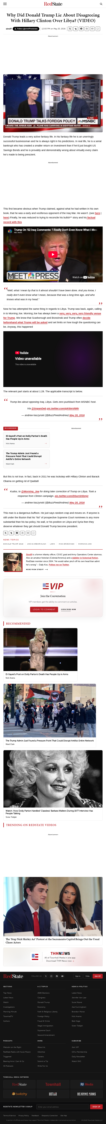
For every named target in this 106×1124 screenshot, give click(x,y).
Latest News (8, 998)
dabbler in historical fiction (85, 558)
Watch (6, 1002)
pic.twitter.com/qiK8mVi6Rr (63, 408)
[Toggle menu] (5, 4)
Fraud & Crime (44, 1021)
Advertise (41, 1052)
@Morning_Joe (30, 491)
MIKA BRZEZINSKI (66, 544)
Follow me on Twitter (59, 565)
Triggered (7, 1057)
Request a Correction (50, 1116)
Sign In (77, 976)
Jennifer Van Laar (79, 998)
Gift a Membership (79, 1052)
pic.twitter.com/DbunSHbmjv (71, 496)
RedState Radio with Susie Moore (17, 1052)
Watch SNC (76, 1061)
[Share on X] (70, 29)
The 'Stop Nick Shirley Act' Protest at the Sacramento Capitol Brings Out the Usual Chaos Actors (52, 940)
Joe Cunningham (79, 1007)
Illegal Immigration (45, 1026)
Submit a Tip (43, 1061)
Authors (6, 1021)
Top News (7, 993)
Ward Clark (10, 744)
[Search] (101, 4)
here (97, 213)
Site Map (63, 1116)
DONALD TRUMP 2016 (13, 544)
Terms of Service (9, 1116)
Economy (41, 1007)
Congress (41, 998)
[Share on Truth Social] (75, 29)
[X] (46, 976)
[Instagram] (51, 976)
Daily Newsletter (78, 1057)
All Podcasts (8, 1066)
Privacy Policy (23, 1116)
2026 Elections (44, 993)
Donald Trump (44, 1002)
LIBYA (52, 544)
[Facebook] (57, 976)
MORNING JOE (85, 544)
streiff (9, 28)
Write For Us (43, 1066)
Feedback (35, 1116)
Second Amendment (46, 1035)
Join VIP (98, 976)
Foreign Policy (43, 1016)
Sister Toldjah (11, 817)
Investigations (9, 1007)
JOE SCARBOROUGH (36, 544)
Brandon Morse (78, 1012)
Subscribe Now (68, 609)
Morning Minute (10, 1012)
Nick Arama (10, 678)
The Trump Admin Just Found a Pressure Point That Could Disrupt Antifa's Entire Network (50, 740)
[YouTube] (62, 976)
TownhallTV (8, 1016)
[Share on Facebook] (81, 29)
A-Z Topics (43, 986)
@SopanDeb (38, 408)
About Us (41, 1047)
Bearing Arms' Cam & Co (13, 1061)
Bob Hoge (76, 1021)
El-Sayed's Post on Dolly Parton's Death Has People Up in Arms (37, 674)
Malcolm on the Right (12, 1047)
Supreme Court (44, 1030)
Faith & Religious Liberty (47, 1012)
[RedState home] (13, 976)
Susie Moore (77, 1002)
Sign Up (96, 1107)
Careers (41, 1057)
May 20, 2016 (77, 415)
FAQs (87, 976)
